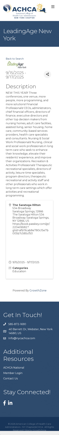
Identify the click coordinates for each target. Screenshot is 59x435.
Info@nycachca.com (21, 338)
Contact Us (10, 378)
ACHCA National (13, 367)
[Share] (47, 74)
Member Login (12, 373)
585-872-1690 (17, 324)
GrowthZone (38, 290)
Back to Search (15, 58)
